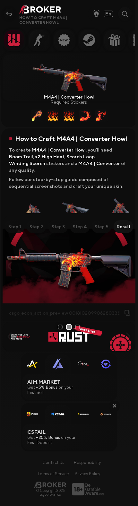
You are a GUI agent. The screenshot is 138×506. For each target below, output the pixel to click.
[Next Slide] (128, 266)
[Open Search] (125, 14)
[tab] (15, 226)
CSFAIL (36, 432)
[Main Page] (50, 485)
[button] (114, 406)
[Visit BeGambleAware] (88, 489)
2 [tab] (70, 327)
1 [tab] (60, 327)
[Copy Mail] (127, 313)
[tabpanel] (69, 266)
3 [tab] (78, 327)
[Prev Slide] (10, 266)
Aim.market (44, 382)
